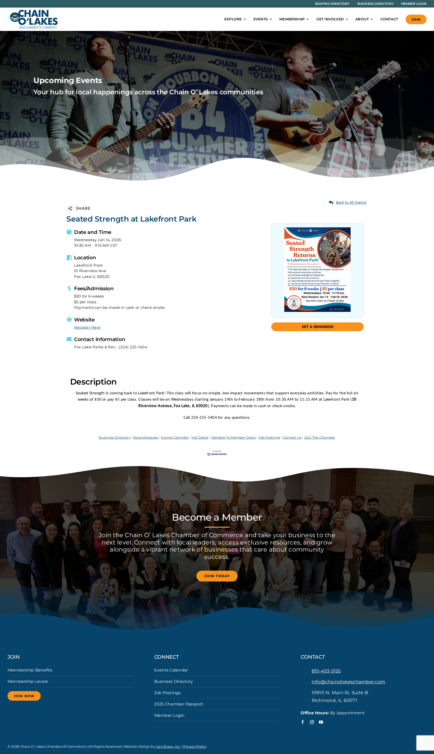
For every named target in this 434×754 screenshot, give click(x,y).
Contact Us (292, 437)
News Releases (145, 437)
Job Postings (269, 437)
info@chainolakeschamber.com (348, 682)
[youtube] (321, 722)
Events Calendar (175, 437)
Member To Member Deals (233, 437)
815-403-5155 (326, 671)
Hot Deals (200, 437)
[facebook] (303, 722)
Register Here (87, 327)
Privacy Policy (194, 746)
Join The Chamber (319, 437)
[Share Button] (70, 208)
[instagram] (312, 722)
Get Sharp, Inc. (168, 746)
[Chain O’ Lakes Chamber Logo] (33, 11)
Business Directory (114, 437)
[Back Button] (347, 202)
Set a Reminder (317, 326)
